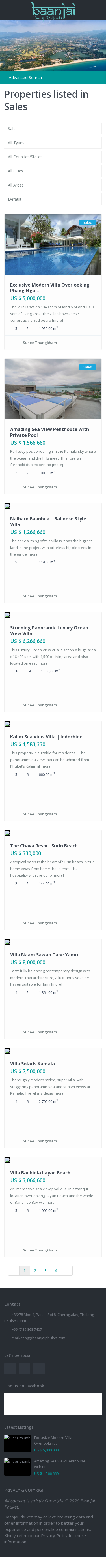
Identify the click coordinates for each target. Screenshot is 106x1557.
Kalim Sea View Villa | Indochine (46, 737)
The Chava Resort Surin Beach (44, 846)
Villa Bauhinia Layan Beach (40, 1173)
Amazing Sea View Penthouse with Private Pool (49, 432)
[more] (57, 320)
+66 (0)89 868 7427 (27, 1329)
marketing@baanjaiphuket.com (38, 1337)
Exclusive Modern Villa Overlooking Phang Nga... (50, 288)
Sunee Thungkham (40, 342)
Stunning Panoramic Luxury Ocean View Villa (49, 631)
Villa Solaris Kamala (32, 1064)
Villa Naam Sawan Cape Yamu (44, 955)
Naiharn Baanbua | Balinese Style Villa (48, 522)
